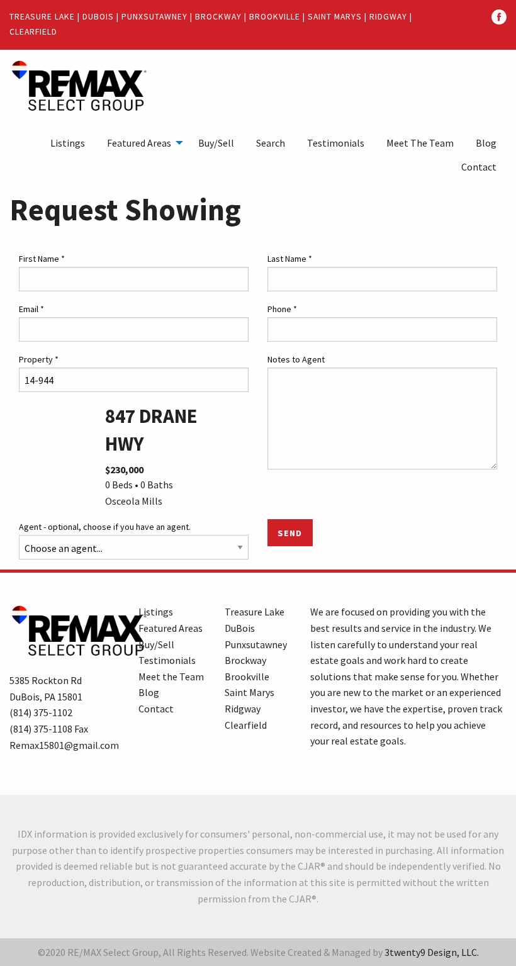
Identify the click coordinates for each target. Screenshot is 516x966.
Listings (67, 143)
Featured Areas (139, 143)
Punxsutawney (154, 16)
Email (31, 309)
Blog (486, 143)
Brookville (274, 16)
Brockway (218, 16)
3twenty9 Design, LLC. (431, 952)
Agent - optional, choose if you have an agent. (105, 526)
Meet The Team (420, 143)
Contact (478, 166)
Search (270, 143)
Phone (282, 309)
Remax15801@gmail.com (64, 745)
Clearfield (33, 31)
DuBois (98, 16)
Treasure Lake (42, 16)
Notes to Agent (296, 359)
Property (39, 359)
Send (290, 533)
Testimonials (335, 143)
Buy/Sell (216, 143)
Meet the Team (171, 676)
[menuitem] (67, 143)
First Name (42, 258)
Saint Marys (335, 16)
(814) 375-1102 (40, 712)
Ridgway (388, 16)
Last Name (289, 258)
